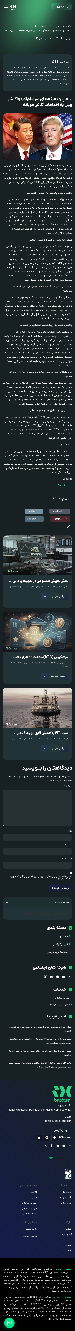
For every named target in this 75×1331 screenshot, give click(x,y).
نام (70, 831)
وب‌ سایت (67, 858)
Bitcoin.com (65, 485)
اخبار (42, 26)
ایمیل (68, 845)
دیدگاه (68, 786)
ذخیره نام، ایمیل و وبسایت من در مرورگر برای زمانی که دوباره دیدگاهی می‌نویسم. (41, 877)
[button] (59, 511)
